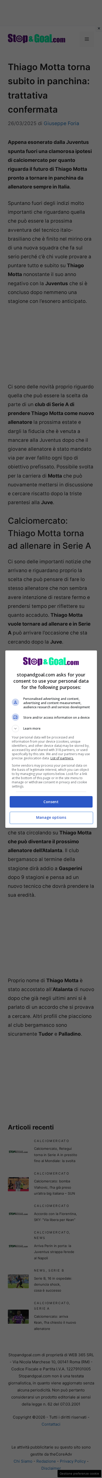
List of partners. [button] (62, 758)
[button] (51, 728)
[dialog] (51, 739)
